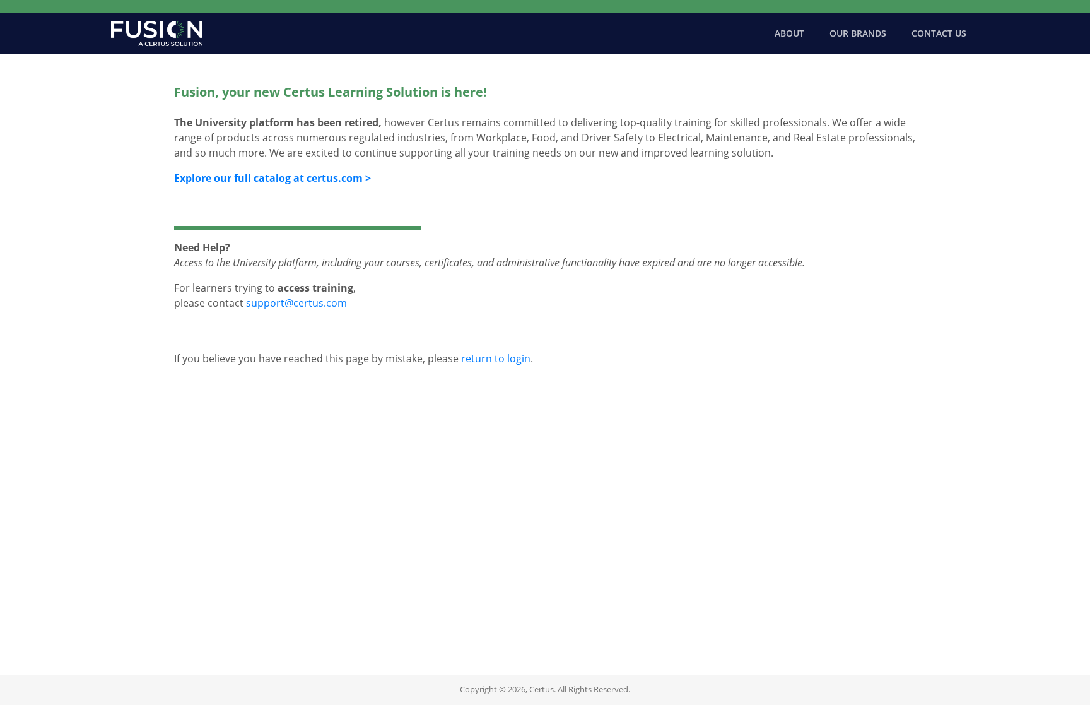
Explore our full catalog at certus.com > (272, 178)
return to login (495, 358)
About (789, 33)
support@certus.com (296, 303)
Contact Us (938, 33)
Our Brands (857, 33)
